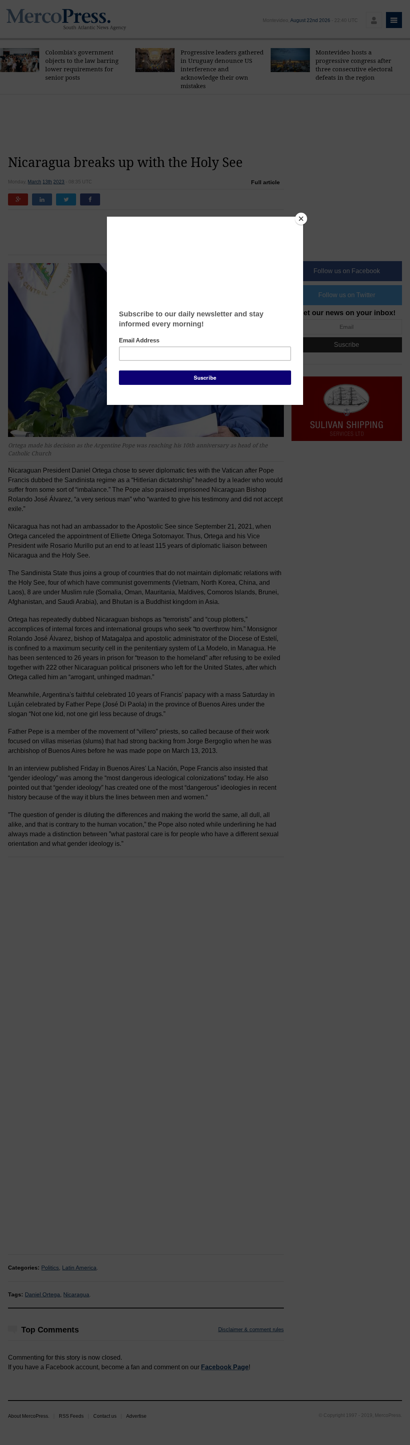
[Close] (301, 219)
